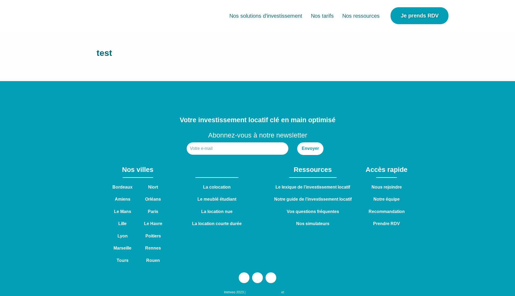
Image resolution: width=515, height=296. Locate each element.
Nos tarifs (322, 16)
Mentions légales (263, 292)
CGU (290, 292)
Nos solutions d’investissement (265, 16)
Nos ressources (361, 16)
